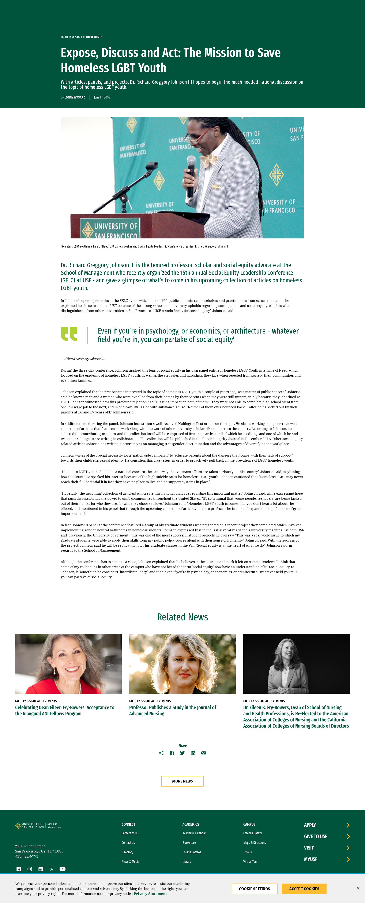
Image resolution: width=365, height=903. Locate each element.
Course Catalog (192, 852)
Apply (310, 825)
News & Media (130, 862)
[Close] (358, 888)
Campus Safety (252, 833)
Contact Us (128, 843)
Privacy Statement (150, 894)
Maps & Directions (254, 843)
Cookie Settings (254, 889)
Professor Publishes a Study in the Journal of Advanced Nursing (172, 711)
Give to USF (315, 836)
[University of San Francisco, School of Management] (61, 827)
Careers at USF (131, 833)
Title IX (247, 852)
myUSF (310, 859)
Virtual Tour (250, 862)
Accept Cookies (304, 889)
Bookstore (189, 843)
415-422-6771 (26, 856)
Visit (309, 847)
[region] (182, 888)
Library (186, 862)
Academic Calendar (194, 833)
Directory (127, 852)
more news (182, 781)
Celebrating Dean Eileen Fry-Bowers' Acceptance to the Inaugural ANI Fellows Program (64, 711)
